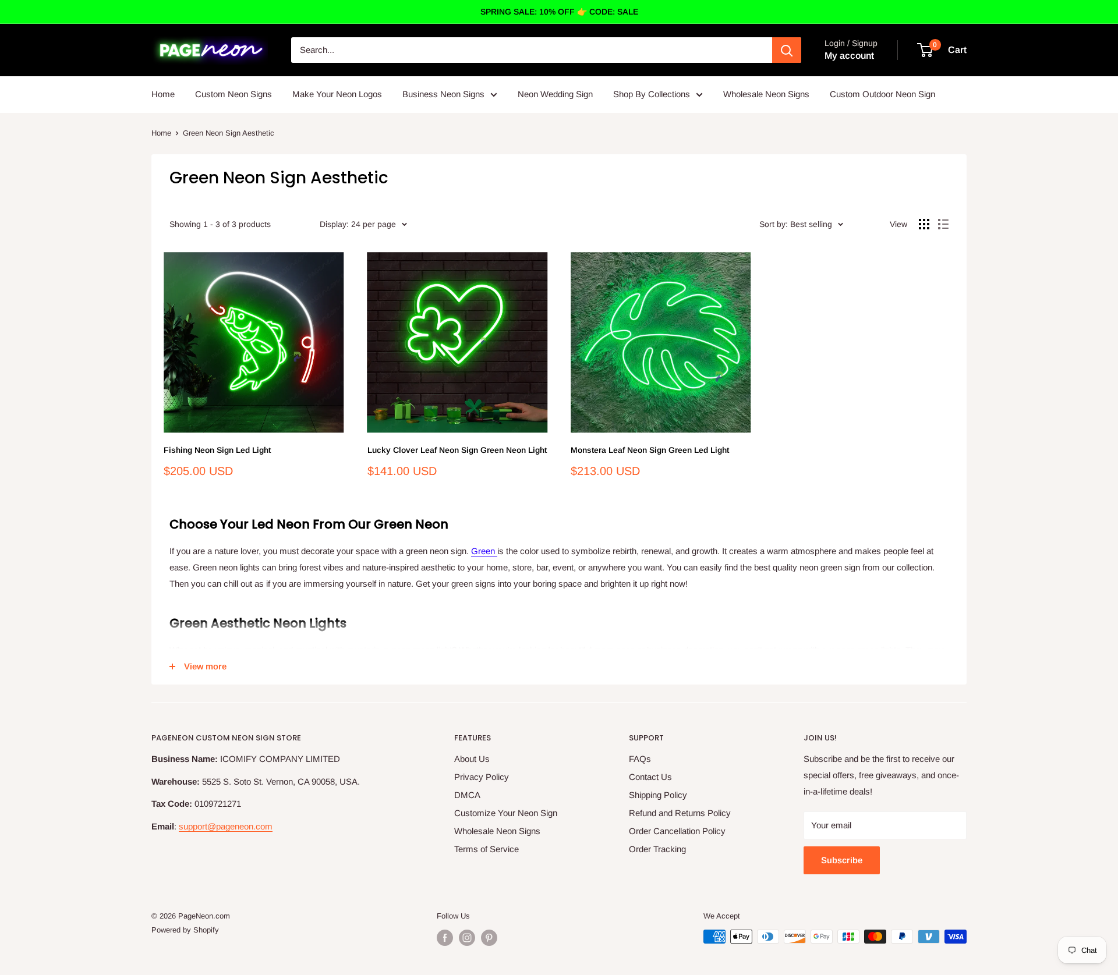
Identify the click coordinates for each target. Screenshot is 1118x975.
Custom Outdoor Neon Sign (882, 94)
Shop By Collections (651, 94)
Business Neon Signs (443, 94)
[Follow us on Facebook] (445, 938)
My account (849, 56)
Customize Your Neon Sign (505, 813)
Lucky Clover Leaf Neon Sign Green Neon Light (457, 450)
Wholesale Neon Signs (766, 94)
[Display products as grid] (924, 224)
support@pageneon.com (226, 826)
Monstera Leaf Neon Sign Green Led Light (650, 450)
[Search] (786, 50)
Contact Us (650, 777)
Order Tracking (657, 849)
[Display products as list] (943, 224)
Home (163, 94)
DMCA (467, 795)
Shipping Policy (658, 795)
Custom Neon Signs (233, 94)
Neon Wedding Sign (555, 94)
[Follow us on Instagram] (467, 938)
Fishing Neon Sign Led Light (217, 450)
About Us (472, 759)
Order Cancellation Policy (677, 831)
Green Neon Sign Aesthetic (228, 133)
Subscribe (841, 860)
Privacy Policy (481, 777)
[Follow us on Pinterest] (489, 938)
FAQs (640, 759)
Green (484, 551)
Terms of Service (486, 849)
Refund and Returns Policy (680, 813)
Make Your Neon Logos (337, 94)
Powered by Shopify (185, 930)
